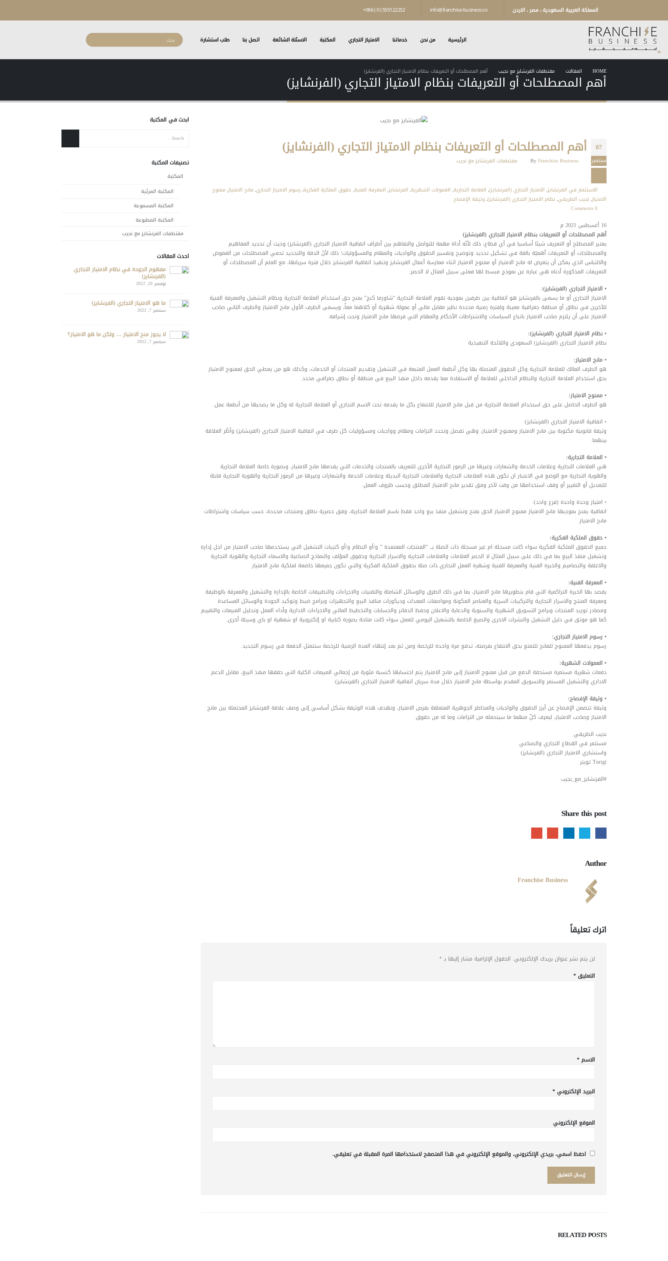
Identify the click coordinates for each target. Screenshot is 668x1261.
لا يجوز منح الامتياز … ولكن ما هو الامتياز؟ (117, 334)
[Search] (95, 39)
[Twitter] (93, 9)
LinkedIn (568, 833)
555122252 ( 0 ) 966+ (384, 10)
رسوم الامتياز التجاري (278, 190)
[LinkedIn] (67, 9)
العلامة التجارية (469, 190)
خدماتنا (399, 39)
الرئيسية (457, 39)
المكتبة (328, 39)
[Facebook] (106, 9)
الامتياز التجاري (364, 39)
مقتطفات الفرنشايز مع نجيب (486, 161)
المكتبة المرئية (157, 191)
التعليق (584, 976)
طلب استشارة (215, 39)
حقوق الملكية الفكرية (327, 190)
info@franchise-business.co (459, 10)
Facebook (601, 833)
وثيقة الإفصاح (469, 199)
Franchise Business (558, 161)
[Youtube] (80, 9)
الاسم (586, 1060)
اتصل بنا (251, 39)
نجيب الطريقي (573, 199)
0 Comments (584, 208)
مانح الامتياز (240, 190)
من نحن (428, 39)
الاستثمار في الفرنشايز (572, 190)
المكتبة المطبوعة (155, 220)
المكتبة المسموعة (154, 205)
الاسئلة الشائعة (290, 39)
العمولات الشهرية (431, 190)
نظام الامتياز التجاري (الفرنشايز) (521, 199)
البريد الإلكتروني (573, 1091)
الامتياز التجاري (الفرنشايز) (517, 190)
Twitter (584, 833)
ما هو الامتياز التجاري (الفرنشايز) (129, 303)
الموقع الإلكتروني (574, 1123)
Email (536, 833)
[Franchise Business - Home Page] (624, 40)
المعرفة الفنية (370, 190)
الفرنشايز (398, 190)
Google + (552, 833)
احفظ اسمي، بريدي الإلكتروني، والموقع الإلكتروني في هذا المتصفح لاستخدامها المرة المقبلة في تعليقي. (459, 1154)
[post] (179, 277)
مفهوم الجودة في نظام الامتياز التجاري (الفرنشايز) (120, 273)
